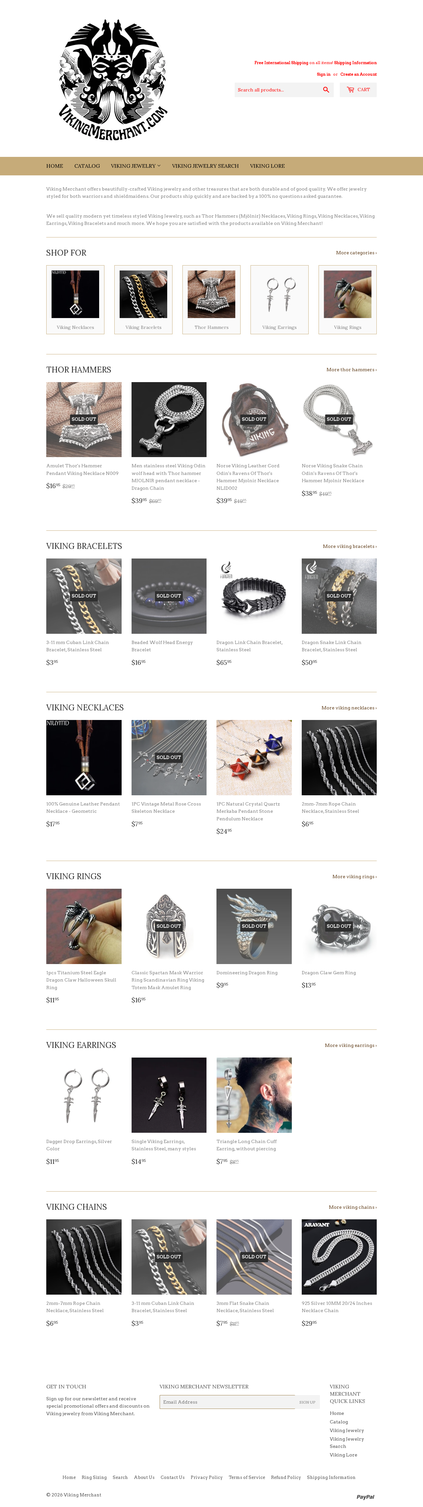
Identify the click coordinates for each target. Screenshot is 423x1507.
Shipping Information (355, 62)
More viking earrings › (351, 1045)
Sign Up (307, 1402)
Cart (363, 89)
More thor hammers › (352, 369)
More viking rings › (354, 876)
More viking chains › (353, 1207)
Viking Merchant (82, 1494)
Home (54, 165)
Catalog (87, 165)
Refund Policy (286, 1477)
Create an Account (358, 74)
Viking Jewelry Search (205, 165)
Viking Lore (267, 165)
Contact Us (173, 1477)
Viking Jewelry (134, 165)
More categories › (356, 252)
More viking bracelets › (350, 546)
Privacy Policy (207, 1477)
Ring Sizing (94, 1477)
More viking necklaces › (349, 707)
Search (120, 1477)
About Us (144, 1477)
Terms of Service (247, 1477)
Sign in (323, 74)
